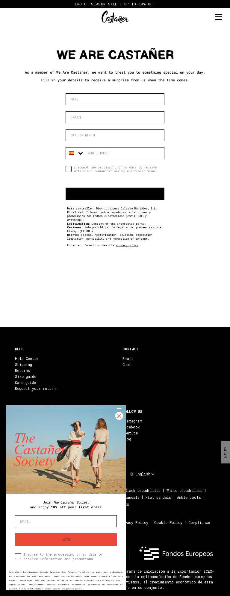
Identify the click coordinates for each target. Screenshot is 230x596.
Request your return (35, 388)
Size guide (25, 376)
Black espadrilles (143, 490)
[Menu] (218, 17)
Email (127, 358)
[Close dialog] (119, 416)
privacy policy (127, 245)
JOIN (66, 539)
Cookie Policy (168, 522)
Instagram (132, 421)
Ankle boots (189, 497)
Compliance (199, 522)
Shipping (23, 364)
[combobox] (75, 153)
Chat (126, 364)
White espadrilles (184, 490)
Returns (22, 370)
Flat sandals (158, 497)
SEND (115, 193)
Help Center (27, 358)
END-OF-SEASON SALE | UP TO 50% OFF (115, 3)
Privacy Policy (133, 522)
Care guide (25, 382)
